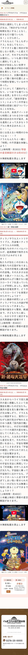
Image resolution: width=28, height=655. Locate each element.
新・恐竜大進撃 (13, 227)
